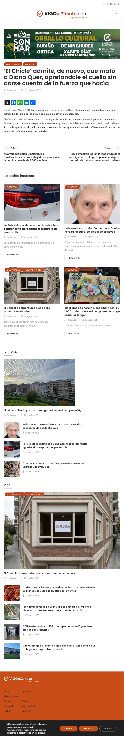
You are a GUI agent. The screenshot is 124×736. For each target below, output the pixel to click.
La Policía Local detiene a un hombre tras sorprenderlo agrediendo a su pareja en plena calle (31, 228)
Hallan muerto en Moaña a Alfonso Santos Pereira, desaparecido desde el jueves (92, 230)
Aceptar (69, 728)
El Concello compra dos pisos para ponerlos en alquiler (27, 309)
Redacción (11, 90)
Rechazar (88, 728)
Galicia (25, 701)
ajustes (41, 732)
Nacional (8, 706)
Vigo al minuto (33, 269)
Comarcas (27, 691)
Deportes (26, 710)
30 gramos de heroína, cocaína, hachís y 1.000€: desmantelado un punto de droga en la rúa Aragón (92, 311)
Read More (13, 254)
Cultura (7, 710)
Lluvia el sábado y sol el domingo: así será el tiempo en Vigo (43, 410)
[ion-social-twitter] (107, 3)
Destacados (13, 64)
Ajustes (108, 728)
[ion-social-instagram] (111, 3)
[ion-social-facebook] (104, 3)
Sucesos (30, 64)
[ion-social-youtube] (115, 3)
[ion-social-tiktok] (118, 3)
